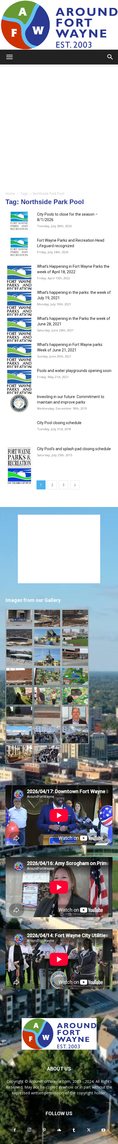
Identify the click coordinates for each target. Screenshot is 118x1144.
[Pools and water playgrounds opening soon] (19, 383)
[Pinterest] (44, 1130)
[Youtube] (103, 1130)
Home (10, 193)
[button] (9, 57)
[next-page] (75, 484)
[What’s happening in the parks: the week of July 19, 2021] (19, 305)
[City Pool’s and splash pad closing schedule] (19, 466)
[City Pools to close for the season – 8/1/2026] (19, 221)
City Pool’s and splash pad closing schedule (74, 449)
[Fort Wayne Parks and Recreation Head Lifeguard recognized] (19, 247)
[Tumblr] (73, 1130)
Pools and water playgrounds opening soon (74, 370)
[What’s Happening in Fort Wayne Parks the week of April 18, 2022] (19, 279)
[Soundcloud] (59, 1130)
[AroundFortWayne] (59, 25)
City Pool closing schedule (59, 423)
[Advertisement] (59, 126)
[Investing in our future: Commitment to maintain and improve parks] (19, 403)
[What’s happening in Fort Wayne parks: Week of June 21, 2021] (19, 357)
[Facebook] (14, 1130)
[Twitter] (88, 1130)
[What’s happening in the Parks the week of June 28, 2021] (19, 331)
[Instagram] (29, 1130)
